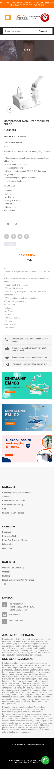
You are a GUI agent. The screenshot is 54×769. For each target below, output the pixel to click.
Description (27, 255)
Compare (16, 224)
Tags (28, 260)
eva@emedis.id (15, 614)
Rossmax (22, 136)
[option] (27, 92)
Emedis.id (21, 745)
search (41, 31)
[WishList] (8, 224)
